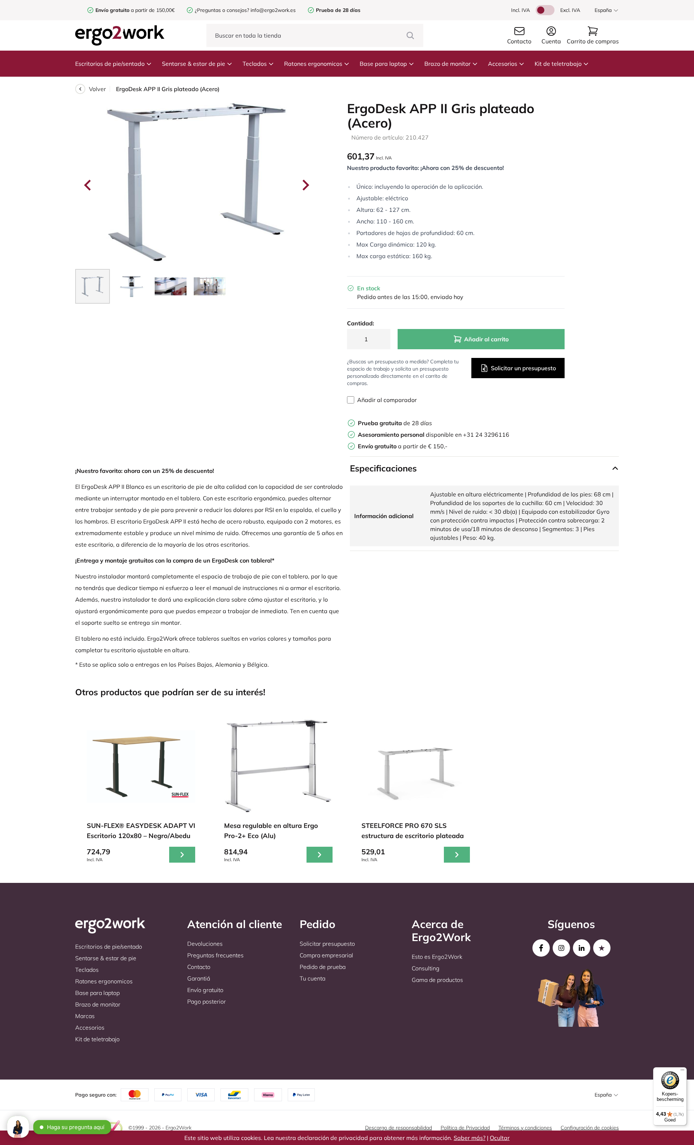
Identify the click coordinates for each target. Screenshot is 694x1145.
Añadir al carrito (486, 339)
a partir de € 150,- (402, 446)
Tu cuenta (312, 978)
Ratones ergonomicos (313, 63)
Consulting (426, 968)
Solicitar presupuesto (327, 943)
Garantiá (198, 978)
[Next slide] (305, 185)
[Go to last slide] (88, 185)
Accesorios (502, 63)
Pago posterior (206, 1001)
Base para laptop (383, 63)
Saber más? (469, 1137)
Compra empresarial (326, 955)
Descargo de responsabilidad (398, 1127)
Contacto (198, 966)
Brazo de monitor (447, 63)
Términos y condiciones (525, 1127)
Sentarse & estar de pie (193, 63)
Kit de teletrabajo (558, 63)
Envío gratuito (205, 990)
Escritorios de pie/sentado (110, 63)
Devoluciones (205, 943)
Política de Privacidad (465, 1127)
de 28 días (395, 423)
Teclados (255, 63)
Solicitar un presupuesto (523, 368)
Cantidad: (360, 323)
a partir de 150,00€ (135, 10)
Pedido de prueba (323, 966)
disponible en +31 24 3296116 (433, 434)
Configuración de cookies (590, 1127)
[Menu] (682, 1071)
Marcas (85, 1016)
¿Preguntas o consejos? (222, 10)
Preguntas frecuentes (215, 955)
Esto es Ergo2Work (437, 956)
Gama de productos (437, 979)
